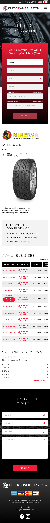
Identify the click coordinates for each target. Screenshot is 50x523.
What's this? (38, 92)
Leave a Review (39, 380)
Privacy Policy (25, 507)
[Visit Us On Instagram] (28, 516)
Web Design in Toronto (32, 502)
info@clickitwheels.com (25, 510)
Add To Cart (9, 299)
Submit (25, 468)
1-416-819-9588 (29, 2)
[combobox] (25, 62)
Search (25, 116)
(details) (33, 233)
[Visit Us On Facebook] (22, 516)
